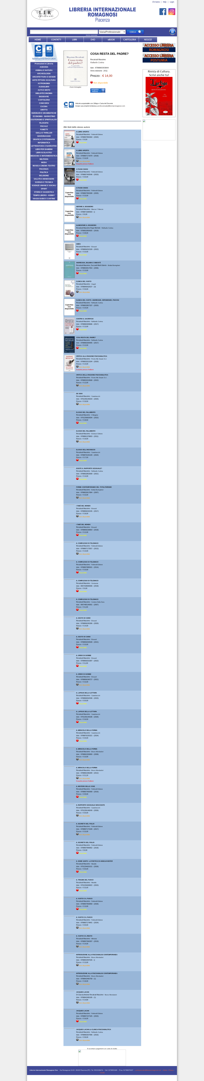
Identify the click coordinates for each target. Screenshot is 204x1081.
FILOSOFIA (44, 123)
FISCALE (44, 126)
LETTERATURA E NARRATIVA (44, 146)
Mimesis (94, 938)
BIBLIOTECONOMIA (44, 93)
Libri (74, 39)
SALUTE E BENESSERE (44, 179)
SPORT (44, 189)
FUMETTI (44, 130)
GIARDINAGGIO (44, 136)
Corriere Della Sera (97, 602)
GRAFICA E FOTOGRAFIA (44, 139)
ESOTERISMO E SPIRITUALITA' (44, 120)
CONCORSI (44, 103)
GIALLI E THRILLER (44, 133)
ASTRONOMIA (44, 83)
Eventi (166, 39)
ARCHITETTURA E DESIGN (44, 77)
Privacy (171, 1070)
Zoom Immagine (75, 87)
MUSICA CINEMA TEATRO (44, 166)
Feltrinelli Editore (97, 134)
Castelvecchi (95, 396)
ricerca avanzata (91, 35)
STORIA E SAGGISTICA (44, 192)
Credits (102, 1073)
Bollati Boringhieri (114, 265)
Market (130, 39)
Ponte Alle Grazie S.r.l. (99, 359)
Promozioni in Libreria (44, 64)
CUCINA (43, 106)
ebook (111, 39)
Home (38, 39)
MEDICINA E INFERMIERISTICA (44, 156)
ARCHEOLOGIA (44, 74)
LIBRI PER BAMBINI (43, 149)
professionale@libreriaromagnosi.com (111, 106)
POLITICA (44, 172)
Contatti (56, 39)
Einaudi (94, 246)
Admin (165, 1070)
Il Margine (94, 415)
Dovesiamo (148, 39)
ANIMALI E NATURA (44, 70)
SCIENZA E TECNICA (44, 182)
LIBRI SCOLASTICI (44, 153)
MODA (44, 162)
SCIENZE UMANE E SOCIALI (44, 185)
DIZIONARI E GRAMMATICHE (44, 113)
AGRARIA (44, 67)
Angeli (93, 284)
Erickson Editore (97, 433)
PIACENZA (44, 169)
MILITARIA (44, 159)
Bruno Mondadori (97, 751)
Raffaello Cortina (97, 62)
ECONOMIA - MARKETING (44, 116)
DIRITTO (43, 110)
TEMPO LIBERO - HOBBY (44, 195)
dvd (93, 39)
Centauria (94, 583)
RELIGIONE (44, 176)
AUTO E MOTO (44, 90)
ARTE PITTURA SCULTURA (44, 80)
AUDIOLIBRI (44, 87)
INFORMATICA (44, 143)
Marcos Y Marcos (97, 209)
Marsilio (93, 864)
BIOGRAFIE (44, 97)
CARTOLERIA (44, 100)
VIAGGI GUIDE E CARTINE (44, 199)
